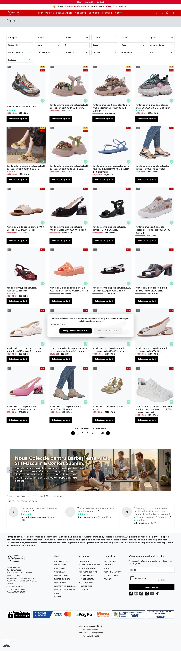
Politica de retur (87, 568)
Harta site (84, 589)
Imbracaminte (64, 13)
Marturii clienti (86, 586)
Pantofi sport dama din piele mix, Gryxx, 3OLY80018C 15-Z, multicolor (152, 106)
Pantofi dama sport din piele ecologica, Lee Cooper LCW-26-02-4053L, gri (153, 230)
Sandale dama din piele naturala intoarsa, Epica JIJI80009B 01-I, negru (67, 228)
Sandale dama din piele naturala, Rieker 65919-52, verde (66, 408)
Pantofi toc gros (63, 579)
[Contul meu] (167, 12)
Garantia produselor (89, 565)
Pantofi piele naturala (65, 586)
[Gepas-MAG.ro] (22, 13)
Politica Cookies (90, 629)
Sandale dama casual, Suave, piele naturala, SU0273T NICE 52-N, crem (24, 350)
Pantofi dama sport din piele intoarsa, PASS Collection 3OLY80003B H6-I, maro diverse (111, 108)
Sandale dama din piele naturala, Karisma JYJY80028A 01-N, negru (109, 350)
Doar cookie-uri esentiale (107, 331)
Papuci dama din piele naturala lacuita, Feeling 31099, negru (151, 289)
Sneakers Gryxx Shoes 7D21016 (21, 106)
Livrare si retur (86, 575)
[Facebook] (131, 593)
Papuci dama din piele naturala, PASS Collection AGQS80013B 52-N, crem (68, 350)
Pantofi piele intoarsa (64, 589)
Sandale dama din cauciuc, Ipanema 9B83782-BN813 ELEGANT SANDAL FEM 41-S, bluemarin (110, 169)
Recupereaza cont (112, 572)
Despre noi (84, 561)
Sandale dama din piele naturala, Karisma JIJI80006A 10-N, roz (23, 408)
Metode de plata (86, 579)
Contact (100, 2)
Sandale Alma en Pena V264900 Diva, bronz (110, 408)
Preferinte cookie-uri (58, 324)
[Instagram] (136, 593)
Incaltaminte (46, 13)
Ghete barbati (61, 575)
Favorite (108, 579)
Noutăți (119, 13)
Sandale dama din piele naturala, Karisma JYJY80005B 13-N (152, 350)
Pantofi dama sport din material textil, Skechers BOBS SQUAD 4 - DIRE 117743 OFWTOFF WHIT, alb (154, 409)
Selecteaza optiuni (18, 118)
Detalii (101, 321)
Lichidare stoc (61, 561)
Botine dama (60, 565)
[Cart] (172, 12)
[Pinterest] (142, 593)
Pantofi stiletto (62, 582)
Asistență (89, 2)
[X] (147, 593)
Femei (56, 593)
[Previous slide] (9, 470)
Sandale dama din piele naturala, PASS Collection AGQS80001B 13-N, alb (111, 289)
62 (102, 433)
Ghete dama (59, 572)
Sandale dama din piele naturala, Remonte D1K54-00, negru (109, 228)
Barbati (58, 597)
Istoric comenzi (111, 575)
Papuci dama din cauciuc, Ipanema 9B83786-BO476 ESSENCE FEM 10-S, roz (68, 289)
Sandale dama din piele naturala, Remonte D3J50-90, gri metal (152, 167)
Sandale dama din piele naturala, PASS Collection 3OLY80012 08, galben (26, 167)
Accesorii (80, 13)
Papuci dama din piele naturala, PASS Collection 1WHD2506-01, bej (25, 228)
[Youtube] (152, 593)
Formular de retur (88, 572)
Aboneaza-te (151, 587)
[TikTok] (158, 593)
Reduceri (107, 13)
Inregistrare (110, 561)
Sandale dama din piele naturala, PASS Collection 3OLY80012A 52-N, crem (68, 106)
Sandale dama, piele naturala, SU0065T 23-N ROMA (22, 289)
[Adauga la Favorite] (43, 101)
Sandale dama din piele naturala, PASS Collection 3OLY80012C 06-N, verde (68, 167)
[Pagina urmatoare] (108, 433)
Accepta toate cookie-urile (76, 331)
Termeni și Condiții (90, 636)
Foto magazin (86, 582)
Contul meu (109, 565)
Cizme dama (59, 568)
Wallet (107, 568)
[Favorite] (161, 12)
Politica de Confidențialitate (90, 633)
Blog (79, 2)
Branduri (94, 13)
